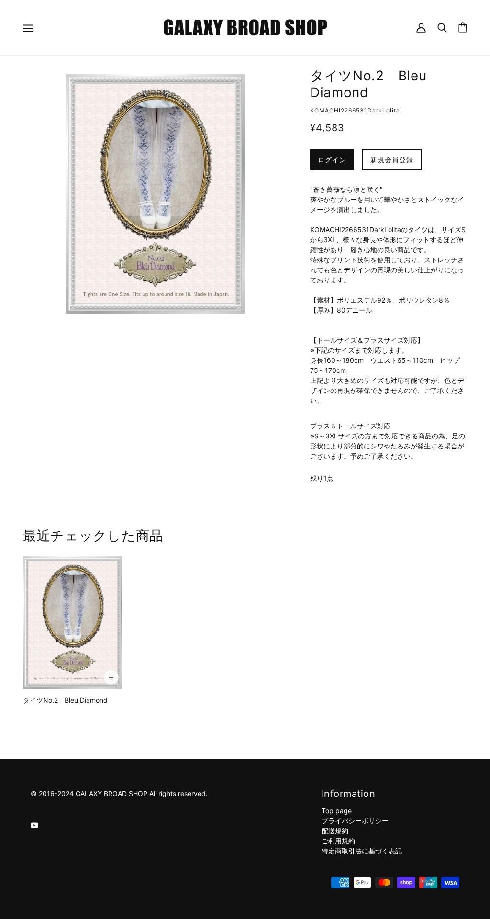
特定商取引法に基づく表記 (362, 851)
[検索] (442, 27)
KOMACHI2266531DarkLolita (355, 110)
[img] (34, 824)
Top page (337, 811)
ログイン (332, 160)
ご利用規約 (338, 841)
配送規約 (335, 831)
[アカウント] (421, 27)
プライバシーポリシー (355, 821)
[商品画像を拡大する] (155, 194)
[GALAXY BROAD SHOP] (245, 26)
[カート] (463, 27)
